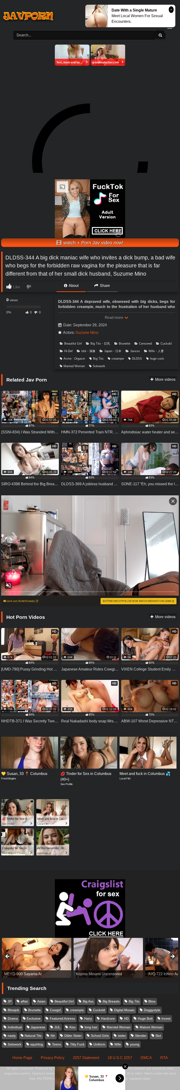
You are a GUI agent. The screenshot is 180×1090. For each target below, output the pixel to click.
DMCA (146, 1058)
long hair (91, 1027)
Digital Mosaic (124, 1010)
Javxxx (135, 351)
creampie (118, 358)
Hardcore (108, 1018)
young (134, 1044)
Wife (117, 1044)
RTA (164, 1058)
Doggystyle (152, 1010)
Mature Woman (151, 1027)
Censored (145, 343)
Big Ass (88, 1001)
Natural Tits (33, 1035)
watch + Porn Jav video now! (93, 242)
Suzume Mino (86, 333)
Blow (151, 1001)
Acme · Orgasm (74, 358)
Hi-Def (68, 351)
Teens (56, 1044)
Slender (140, 1035)
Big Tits (98, 358)
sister (122, 1035)
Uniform (99, 1044)
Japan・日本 (112, 351)
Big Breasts (111, 1001)
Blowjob (13, 1010)
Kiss (72, 1027)
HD (126, 1018)
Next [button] (172, 956)
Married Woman (74, 366)
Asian (41, 1001)
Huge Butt (145, 1018)
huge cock (157, 358)
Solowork (99, 366)
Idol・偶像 (88, 351)
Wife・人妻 (156, 351)
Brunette (124, 343)
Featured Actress (62, 1018)
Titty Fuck (77, 1044)
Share (104, 286)
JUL (57, 1027)
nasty (12, 1035)
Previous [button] (7, 956)
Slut (158, 1035)
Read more (114, 318)
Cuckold (166, 343)
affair (24, 1001)
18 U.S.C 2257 (120, 1058)
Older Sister (73, 1035)
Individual (15, 1027)
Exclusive (34, 1018)
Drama (13, 1018)
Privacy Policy (52, 1058)
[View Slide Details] (36, 958)
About (73, 286)
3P (10, 1001)
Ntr (53, 1035)
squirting (36, 1044)
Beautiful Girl (73, 343)
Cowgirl (55, 1010)
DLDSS (137, 358)
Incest (165, 1018)
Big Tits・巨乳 (100, 343)
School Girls (100, 1035)
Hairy (88, 1018)
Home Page (22, 1058)
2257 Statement (86, 1058)
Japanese (38, 1027)
